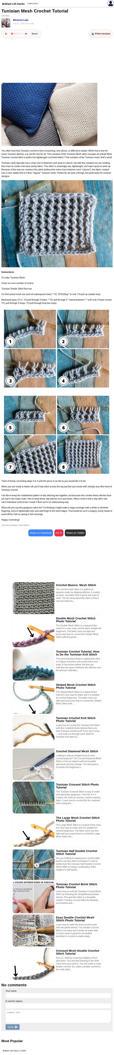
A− (6, 33)
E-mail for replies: (14, 1001)
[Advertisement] (57, 60)
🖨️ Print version (100, 33)
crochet (5, 525)
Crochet (5, 16)
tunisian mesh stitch (19, 525)
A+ (26, 33)
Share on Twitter (75, 533)
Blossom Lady (20, 20)
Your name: (11, 991)
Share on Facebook (41, 533)
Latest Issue (32, 3)
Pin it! (59, 533)
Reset (35, 33)
